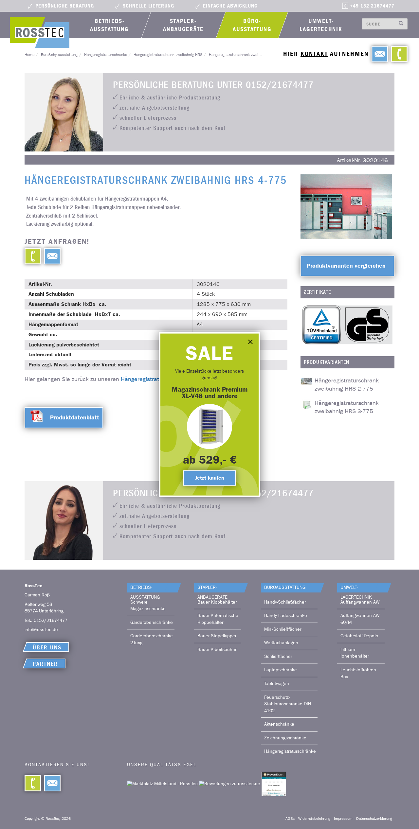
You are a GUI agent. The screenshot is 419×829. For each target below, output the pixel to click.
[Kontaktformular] (51, 256)
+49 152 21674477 (372, 6)
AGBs (290, 818)
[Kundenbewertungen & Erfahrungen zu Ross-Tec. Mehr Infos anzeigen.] (274, 783)
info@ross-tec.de (41, 629)
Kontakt (314, 54)
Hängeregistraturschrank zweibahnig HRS (168, 54)
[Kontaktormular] (378, 54)
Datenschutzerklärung (374, 818)
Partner (45, 664)
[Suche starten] (401, 23)
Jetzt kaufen (209, 478)
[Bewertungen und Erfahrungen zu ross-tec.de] (230, 783)
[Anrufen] (398, 54)
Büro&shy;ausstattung (59, 54)
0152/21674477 (50, 620)
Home (29, 54)
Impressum (343, 818)
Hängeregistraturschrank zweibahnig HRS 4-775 (249, 54)
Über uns (47, 647)
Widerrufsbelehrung (314, 818)
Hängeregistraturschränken (156, 379)
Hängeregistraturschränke (105, 54)
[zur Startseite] (39, 32)
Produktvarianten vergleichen (346, 265)
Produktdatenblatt (74, 417)
